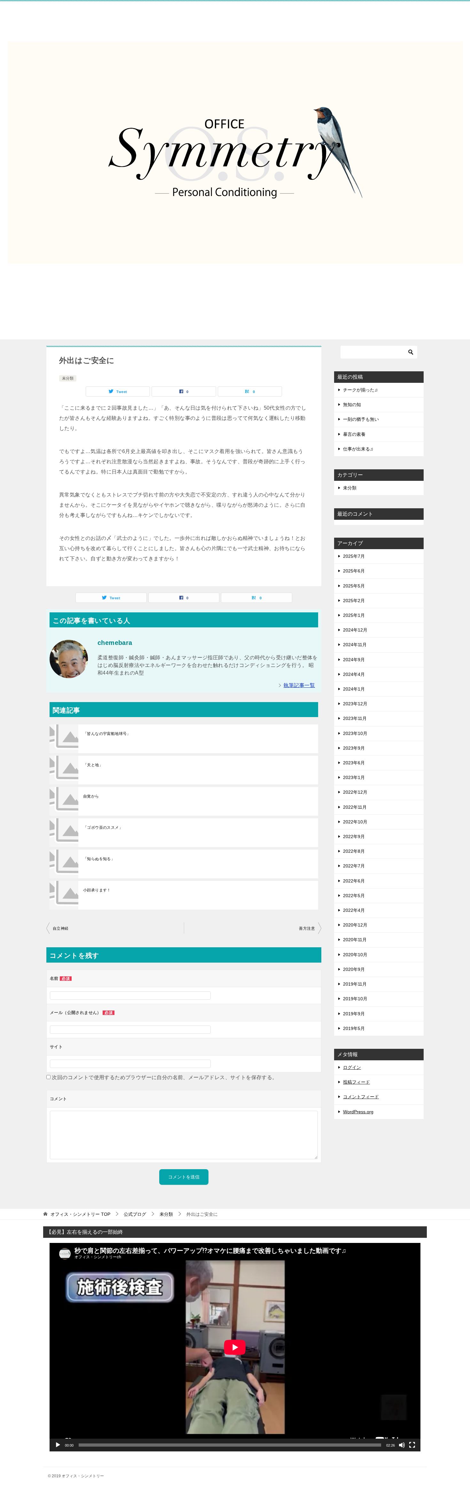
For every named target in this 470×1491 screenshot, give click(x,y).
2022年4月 (354, 910)
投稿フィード (356, 1082)
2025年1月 (354, 615)
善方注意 (307, 928)
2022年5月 (354, 895)
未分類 (68, 378)
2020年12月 (355, 924)
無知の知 (352, 404)
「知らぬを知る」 (99, 859)
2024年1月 (354, 689)
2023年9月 (354, 748)
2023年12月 (355, 703)
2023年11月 (355, 718)
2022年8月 (354, 851)
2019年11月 (355, 984)
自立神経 (61, 928)
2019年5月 (354, 1028)
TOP (80, 1214)
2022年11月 (355, 807)
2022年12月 (355, 792)
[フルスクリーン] (412, 1445)
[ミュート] (402, 1445)
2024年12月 (355, 629)
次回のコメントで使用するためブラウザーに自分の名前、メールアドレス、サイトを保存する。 (164, 1077)
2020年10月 (355, 954)
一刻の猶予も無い (361, 419)
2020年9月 (354, 969)
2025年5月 (354, 585)
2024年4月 (354, 674)
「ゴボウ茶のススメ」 (103, 827)
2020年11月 (355, 939)
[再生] (58, 1445)
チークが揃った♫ (360, 389)
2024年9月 (354, 659)
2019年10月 (355, 998)
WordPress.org (358, 1111)
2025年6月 (354, 570)
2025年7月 (354, 556)
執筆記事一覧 (299, 685)
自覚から (91, 796)
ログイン (352, 1067)
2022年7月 (354, 865)
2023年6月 (354, 762)
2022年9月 (354, 836)
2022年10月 (355, 821)
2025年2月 (354, 600)
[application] (235, 1347)
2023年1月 (354, 777)
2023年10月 (355, 733)
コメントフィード (361, 1096)
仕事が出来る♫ (358, 448)
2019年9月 (354, 1013)
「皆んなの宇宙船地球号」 (107, 733)
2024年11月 (355, 644)
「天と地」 (93, 765)
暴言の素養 (354, 434)
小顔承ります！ (97, 890)
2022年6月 (354, 880)
